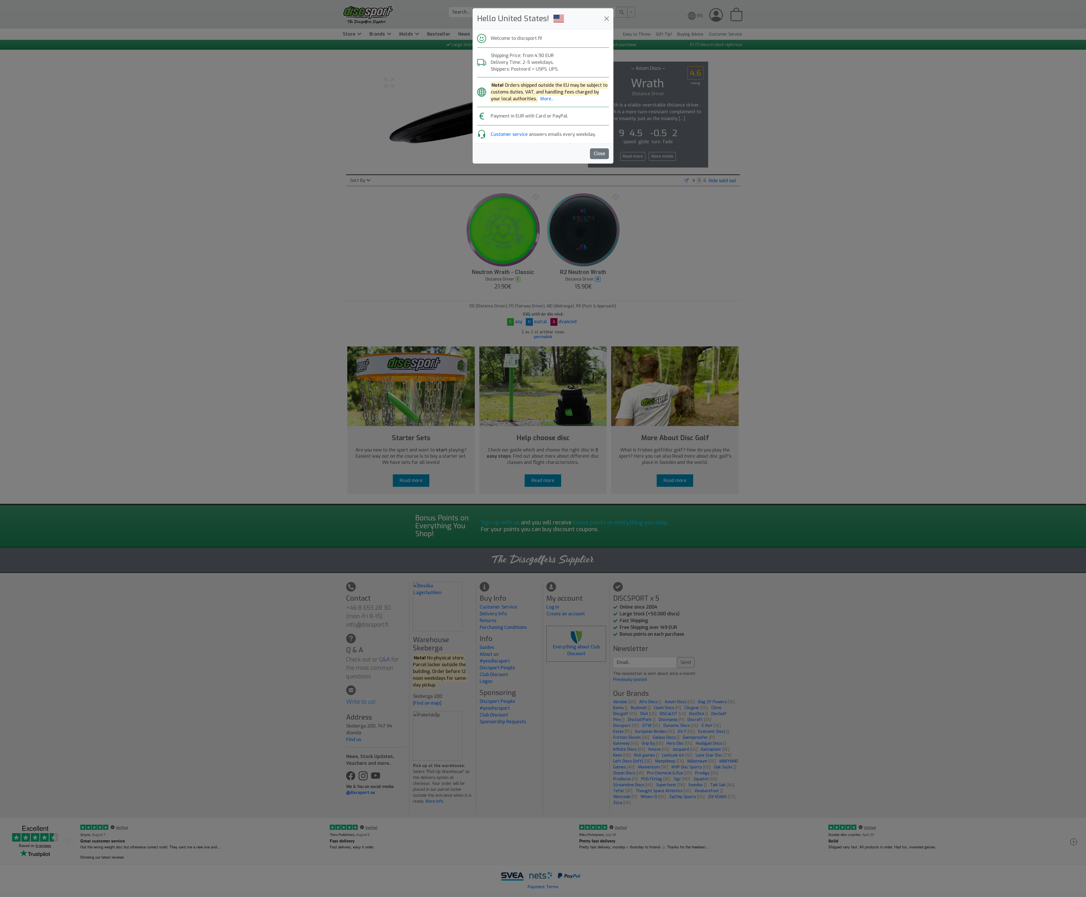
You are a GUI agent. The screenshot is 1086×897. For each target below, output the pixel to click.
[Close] (606, 18)
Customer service (509, 134)
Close (599, 154)
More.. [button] (546, 99)
